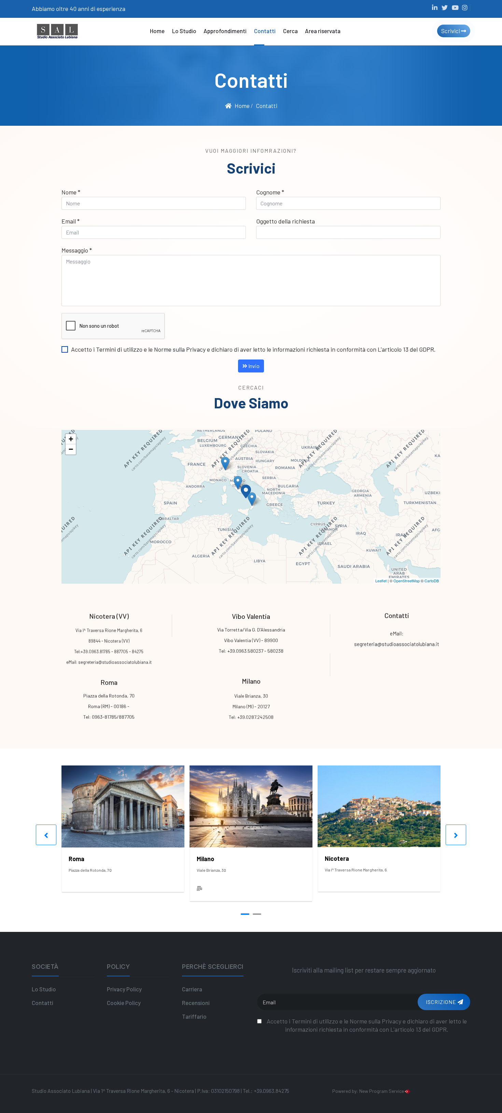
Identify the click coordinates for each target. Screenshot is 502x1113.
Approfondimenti (225, 30)
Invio (253, 366)
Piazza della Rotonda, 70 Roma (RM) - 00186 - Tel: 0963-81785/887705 (109, 706)
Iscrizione (441, 1002)
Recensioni (196, 1002)
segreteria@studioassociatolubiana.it (115, 662)
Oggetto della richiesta (285, 221)
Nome (70, 192)
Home (157, 30)
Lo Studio (184, 30)
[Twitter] (445, 7)
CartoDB (431, 580)
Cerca (290, 30)
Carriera (192, 989)
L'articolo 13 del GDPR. (407, 349)
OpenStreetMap (406, 580)
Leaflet (381, 580)
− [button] (71, 449)
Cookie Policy (124, 1002)
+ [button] (71, 439)
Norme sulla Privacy (180, 349)
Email (70, 221)
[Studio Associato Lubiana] (57, 30)
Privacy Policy (124, 989)
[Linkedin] (434, 7)
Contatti (265, 30)
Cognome (270, 192)
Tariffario (194, 1016)
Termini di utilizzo (119, 349)
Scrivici (451, 30)
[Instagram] (465, 7)
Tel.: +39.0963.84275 (266, 1090)
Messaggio (76, 250)
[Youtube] (455, 7)
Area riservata (322, 30)
